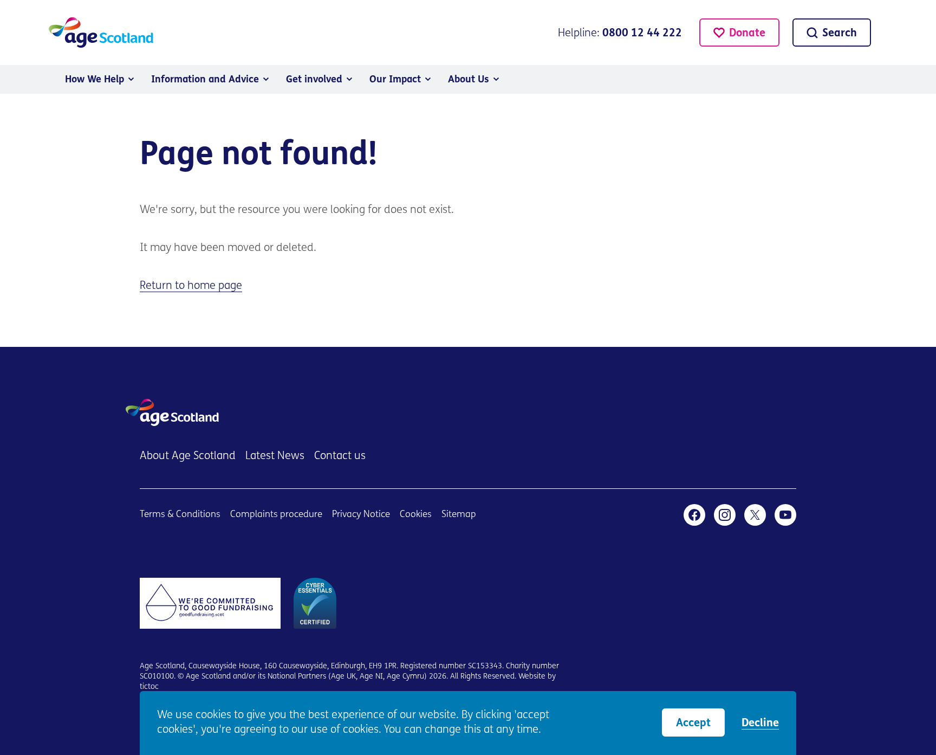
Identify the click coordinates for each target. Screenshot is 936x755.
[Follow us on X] (755, 515)
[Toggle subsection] (131, 79)
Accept (693, 723)
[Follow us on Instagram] (725, 515)
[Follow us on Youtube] (785, 515)
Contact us (340, 456)
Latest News (274, 456)
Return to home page (191, 286)
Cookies (416, 514)
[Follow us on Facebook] (694, 515)
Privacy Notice (361, 514)
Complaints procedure (276, 514)
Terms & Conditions (180, 514)
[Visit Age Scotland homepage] (101, 32)
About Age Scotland (188, 456)
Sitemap (458, 514)
